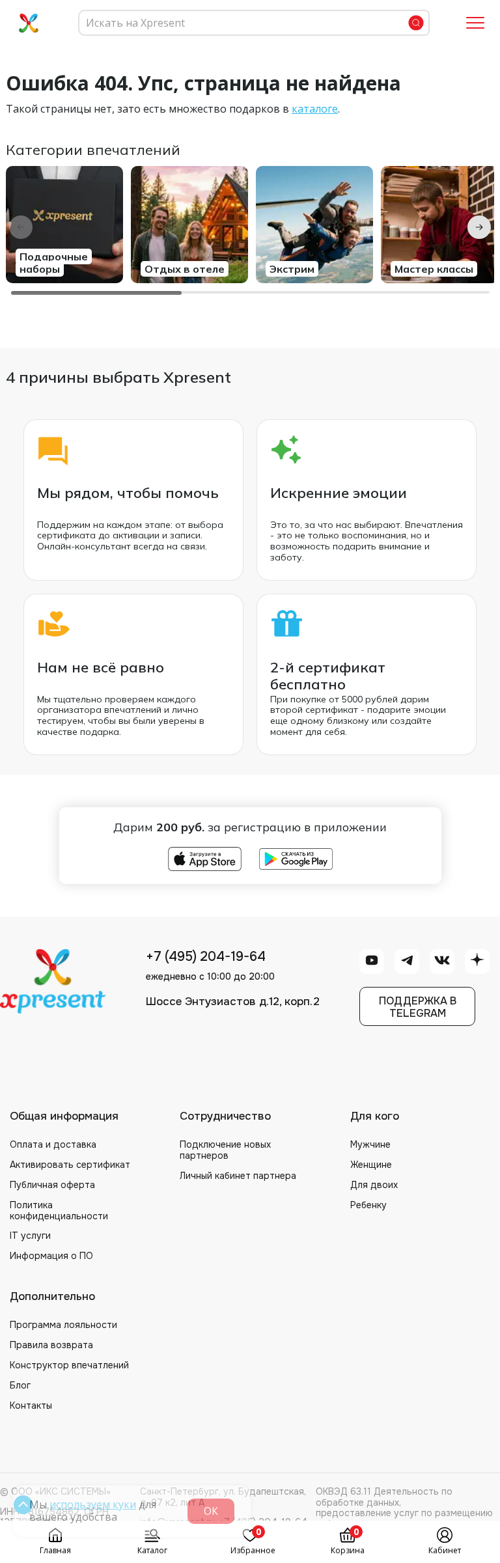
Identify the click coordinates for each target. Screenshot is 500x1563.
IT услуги (30, 1235)
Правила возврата (51, 1345)
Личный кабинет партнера (238, 1176)
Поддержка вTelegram (417, 1007)
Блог (20, 1385)
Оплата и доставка (53, 1144)
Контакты (31, 1405)
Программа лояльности (63, 1325)
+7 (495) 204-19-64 (206, 957)
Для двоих (374, 1185)
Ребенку (368, 1205)
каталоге (315, 109)
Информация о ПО (51, 1256)
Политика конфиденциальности (59, 1210)
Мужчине (370, 1144)
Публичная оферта (52, 1185)
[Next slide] (479, 227)
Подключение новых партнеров (225, 1150)
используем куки (92, 1504)
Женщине (371, 1164)
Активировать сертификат (70, 1164)
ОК (211, 1511)
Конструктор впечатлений (69, 1365)
